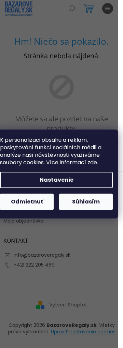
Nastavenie (56, 180)
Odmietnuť (27, 202)
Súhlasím (86, 202)
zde (92, 162)
